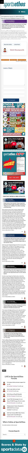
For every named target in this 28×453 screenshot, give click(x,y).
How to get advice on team (13, 389)
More (4, 370)
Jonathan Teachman (12, 386)
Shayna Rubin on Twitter (10, 296)
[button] (2, 2)
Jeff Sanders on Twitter (10, 364)
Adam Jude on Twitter (9, 230)
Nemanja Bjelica (13, 59)
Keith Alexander (12, 402)
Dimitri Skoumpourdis (5, 18)
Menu (23, 12)
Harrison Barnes (5, 59)
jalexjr (9, 409)
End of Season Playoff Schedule (14, 394)
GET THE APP (14, 177)
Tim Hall (10, 391)
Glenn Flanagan (11, 396)
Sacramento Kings (22, 59)
